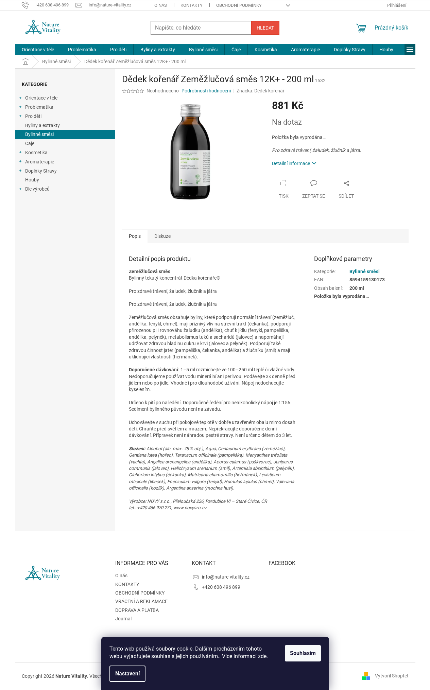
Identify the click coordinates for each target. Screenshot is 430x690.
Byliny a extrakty (42, 125)
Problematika (39, 107)
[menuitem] (38, 49)
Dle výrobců (37, 189)
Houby (32, 179)
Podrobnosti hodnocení (206, 90)
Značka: (261, 90)
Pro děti (33, 116)
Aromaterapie (39, 161)
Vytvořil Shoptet (392, 675)
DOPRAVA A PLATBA (137, 610)
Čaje (29, 143)
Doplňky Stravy (41, 171)
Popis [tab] (135, 236)
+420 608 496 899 (221, 587)
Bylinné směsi (39, 134)
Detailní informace (291, 163)
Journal (123, 618)
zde (262, 656)
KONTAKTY (191, 5)
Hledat (265, 28)
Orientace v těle (41, 98)
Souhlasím (303, 653)
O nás (160, 5)
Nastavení (127, 673)
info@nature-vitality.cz (226, 577)
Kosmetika (36, 152)
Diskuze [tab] (162, 236)
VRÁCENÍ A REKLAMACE (141, 601)
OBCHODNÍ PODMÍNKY (239, 5)
